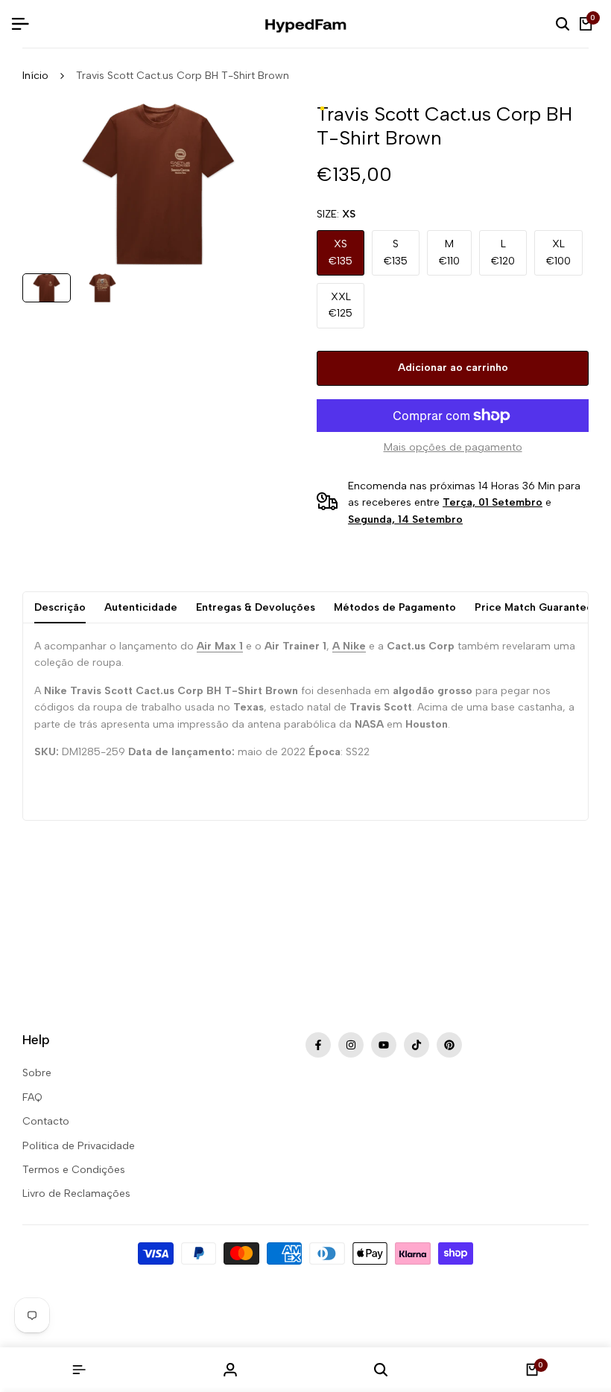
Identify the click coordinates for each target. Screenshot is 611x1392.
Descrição (60, 607)
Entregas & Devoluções (255, 607)
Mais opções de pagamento (453, 447)
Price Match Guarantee (534, 607)
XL (558, 252)
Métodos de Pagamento (395, 607)
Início (35, 75)
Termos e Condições (73, 1169)
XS (340, 252)
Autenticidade (140, 607)
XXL (340, 305)
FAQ (32, 1097)
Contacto (45, 1121)
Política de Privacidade (78, 1146)
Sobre (36, 1073)
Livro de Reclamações (76, 1193)
